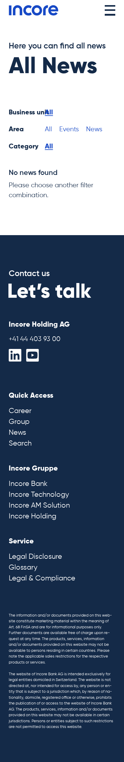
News (94, 129)
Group (19, 421)
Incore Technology (39, 494)
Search (20, 443)
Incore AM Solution (39, 505)
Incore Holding (32, 516)
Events (69, 129)
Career (20, 411)
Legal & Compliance (42, 578)
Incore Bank (28, 483)
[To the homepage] (33, 10)
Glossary (23, 567)
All (49, 112)
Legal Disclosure (35, 556)
